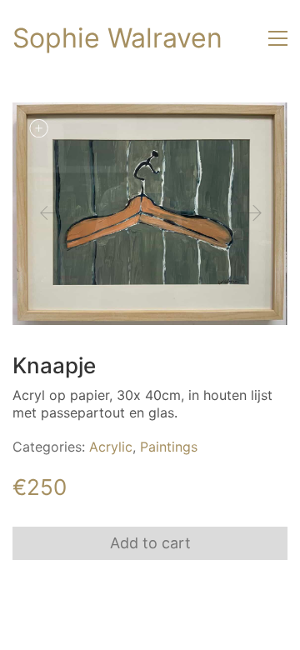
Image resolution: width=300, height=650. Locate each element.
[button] (278, 38)
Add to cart (150, 543)
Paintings (169, 446)
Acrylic (110, 446)
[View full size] (38, 128)
